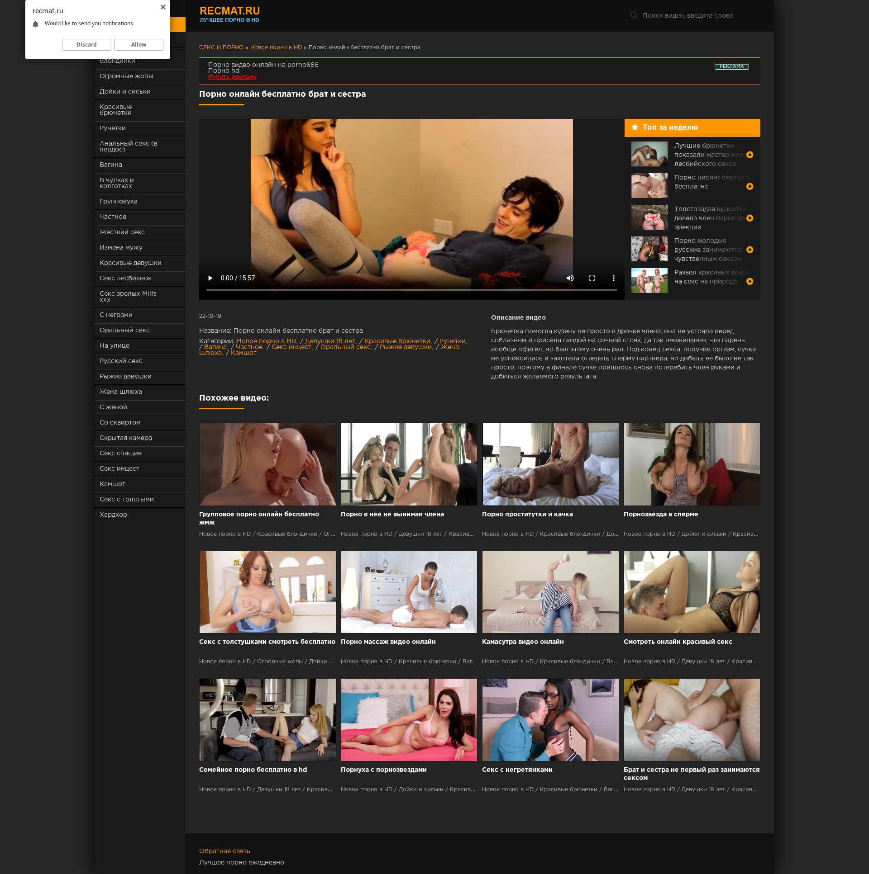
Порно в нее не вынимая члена (392, 514)
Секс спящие (121, 453)
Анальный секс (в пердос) (129, 146)
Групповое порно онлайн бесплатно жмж (259, 518)
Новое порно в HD (266, 341)
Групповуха (119, 201)
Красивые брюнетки (116, 110)
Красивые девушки (131, 263)
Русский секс (121, 361)
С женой (113, 407)
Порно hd (223, 71)
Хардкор (113, 515)
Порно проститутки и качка (527, 514)
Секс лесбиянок (126, 278)
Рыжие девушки (126, 376)
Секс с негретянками (517, 770)
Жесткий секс (122, 232)
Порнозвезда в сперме (661, 514)
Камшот (112, 484)
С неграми (116, 315)
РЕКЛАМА (732, 67)
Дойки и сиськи (125, 91)
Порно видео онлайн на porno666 (263, 65)
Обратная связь (224, 851)
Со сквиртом (120, 422)
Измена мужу (121, 247)
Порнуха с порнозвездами (384, 770)
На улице (114, 346)
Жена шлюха (121, 392)
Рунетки (113, 128)
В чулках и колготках (117, 183)
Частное (113, 217)
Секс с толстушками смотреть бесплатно (267, 642)
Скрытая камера (126, 438)
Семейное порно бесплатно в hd (253, 770)
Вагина (111, 165)
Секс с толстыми (127, 499)
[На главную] (255, 16)
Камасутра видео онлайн (523, 642)
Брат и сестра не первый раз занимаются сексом (692, 774)
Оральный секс (125, 330)
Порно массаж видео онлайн (388, 642)
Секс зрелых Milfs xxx (128, 296)
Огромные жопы (126, 76)
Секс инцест (119, 469)
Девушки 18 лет (330, 341)
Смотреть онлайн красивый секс (678, 642)
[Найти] (634, 16)
